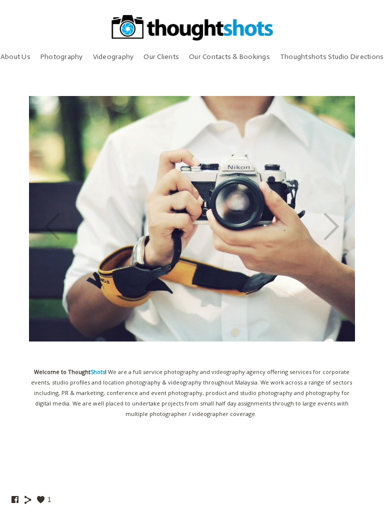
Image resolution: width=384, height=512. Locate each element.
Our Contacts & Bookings (229, 56)
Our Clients (161, 56)
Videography (113, 56)
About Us (15, 56)
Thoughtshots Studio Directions (332, 56)
